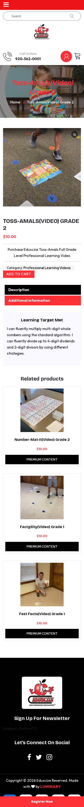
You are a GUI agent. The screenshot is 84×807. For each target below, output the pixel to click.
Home (15, 102)
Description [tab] (18, 289)
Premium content (42, 459)
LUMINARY (50, 786)
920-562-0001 (28, 58)
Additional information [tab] (29, 300)
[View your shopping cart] (77, 56)
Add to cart (18, 274)
